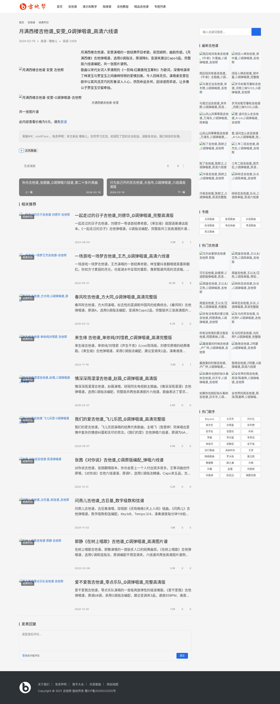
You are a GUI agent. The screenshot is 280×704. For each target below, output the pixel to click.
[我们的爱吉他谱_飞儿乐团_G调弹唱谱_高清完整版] (45, 432)
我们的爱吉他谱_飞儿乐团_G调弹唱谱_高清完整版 (120, 419)
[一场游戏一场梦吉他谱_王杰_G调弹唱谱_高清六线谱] (45, 269)
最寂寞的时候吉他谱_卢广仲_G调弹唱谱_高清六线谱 (213, 365)
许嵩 (250, 462)
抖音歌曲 (251, 219)
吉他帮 (67, 691)
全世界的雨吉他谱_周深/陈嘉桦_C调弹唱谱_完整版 (246, 395)
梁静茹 (230, 444)
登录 (63, 122)
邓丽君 (251, 469)
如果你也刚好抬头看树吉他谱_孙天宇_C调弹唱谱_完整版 (213, 395)
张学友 (209, 431)
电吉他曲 (230, 225)
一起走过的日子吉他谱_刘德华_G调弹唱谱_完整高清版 (124, 215)
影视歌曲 (230, 219)
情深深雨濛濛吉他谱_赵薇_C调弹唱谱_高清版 (116, 378)
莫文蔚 (251, 456)
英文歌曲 (209, 231)
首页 (60, 6)
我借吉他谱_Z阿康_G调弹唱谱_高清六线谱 (246, 364)
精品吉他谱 (141, 6)
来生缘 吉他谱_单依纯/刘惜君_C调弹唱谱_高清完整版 (123, 337)
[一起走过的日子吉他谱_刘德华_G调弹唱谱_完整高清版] (45, 228)
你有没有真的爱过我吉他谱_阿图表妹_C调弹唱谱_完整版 (213, 335)
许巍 (209, 469)
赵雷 (230, 469)
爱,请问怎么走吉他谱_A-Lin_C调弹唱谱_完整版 (245, 135)
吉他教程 (123, 6)
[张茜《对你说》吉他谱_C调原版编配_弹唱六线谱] (45, 473)
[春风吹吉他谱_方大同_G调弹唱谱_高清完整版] (45, 310)
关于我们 (43, 684)
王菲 (250, 450)
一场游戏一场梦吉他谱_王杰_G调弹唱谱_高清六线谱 (122, 256)
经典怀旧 (28, 216)
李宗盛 (230, 437)
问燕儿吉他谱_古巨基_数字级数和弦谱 (109, 500)
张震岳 (230, 431)
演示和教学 (90, 6)
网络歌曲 (209, 456)
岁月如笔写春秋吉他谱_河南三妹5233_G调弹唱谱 (246, 105)
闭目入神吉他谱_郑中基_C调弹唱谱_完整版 (245, 75)
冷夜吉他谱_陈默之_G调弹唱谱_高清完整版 (213, 195)
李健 (209, 437)
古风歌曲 (30, 150)
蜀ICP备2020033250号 (100, 691)
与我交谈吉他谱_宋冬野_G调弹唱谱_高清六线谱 (213, 105)
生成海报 (29, 166)
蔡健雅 (209, 462)
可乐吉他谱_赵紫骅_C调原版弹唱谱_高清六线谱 (213, 274)
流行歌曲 (209, 450)
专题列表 (160, 6)
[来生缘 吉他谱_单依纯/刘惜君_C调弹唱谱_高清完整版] (45, 351)
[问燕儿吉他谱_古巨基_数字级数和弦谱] (45, 514)
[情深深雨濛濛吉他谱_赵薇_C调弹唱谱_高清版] (45, 392)
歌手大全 (78, 684)
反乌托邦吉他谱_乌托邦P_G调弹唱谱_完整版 (246, 334)
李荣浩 (251, 437)
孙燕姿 (230, 425)
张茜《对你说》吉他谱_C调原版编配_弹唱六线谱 (119, 460)
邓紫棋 (209, 475)
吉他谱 (72, 6)
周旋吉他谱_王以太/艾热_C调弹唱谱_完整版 (213, 304)
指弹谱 (107, 6)
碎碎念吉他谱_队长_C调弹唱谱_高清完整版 (245, 304)
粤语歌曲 (251, 225)
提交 (182, 655)
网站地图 (112, 684)
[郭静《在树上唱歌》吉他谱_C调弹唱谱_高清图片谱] (45, 555)
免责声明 (61, 684)
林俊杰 (209, 444)
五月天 (230, 418)
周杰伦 (209, 425)
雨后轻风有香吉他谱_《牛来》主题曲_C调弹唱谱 (214, 75)
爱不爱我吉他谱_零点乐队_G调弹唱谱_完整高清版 (120, 582)
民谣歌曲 (209, 225)
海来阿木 (230, 450)
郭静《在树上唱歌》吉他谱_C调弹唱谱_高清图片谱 (121, 541)
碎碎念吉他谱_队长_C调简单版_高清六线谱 (245, 195)
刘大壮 (251, 418)
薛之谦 (230, 462)
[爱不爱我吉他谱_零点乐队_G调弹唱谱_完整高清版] (45, 595)
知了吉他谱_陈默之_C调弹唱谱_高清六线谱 (213, 165)
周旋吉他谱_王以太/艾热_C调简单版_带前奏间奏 (246, 274)
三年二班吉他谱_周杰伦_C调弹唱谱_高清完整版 (245, 165)
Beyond (209, 418)
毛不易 (251, 444)
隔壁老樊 (251, 475)
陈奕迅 (230, 475)
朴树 (250, 431)
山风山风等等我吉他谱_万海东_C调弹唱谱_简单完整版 (213, 135)
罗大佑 (230, 456)
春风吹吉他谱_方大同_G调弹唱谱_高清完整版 (116, 297)
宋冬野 (251, 425)
